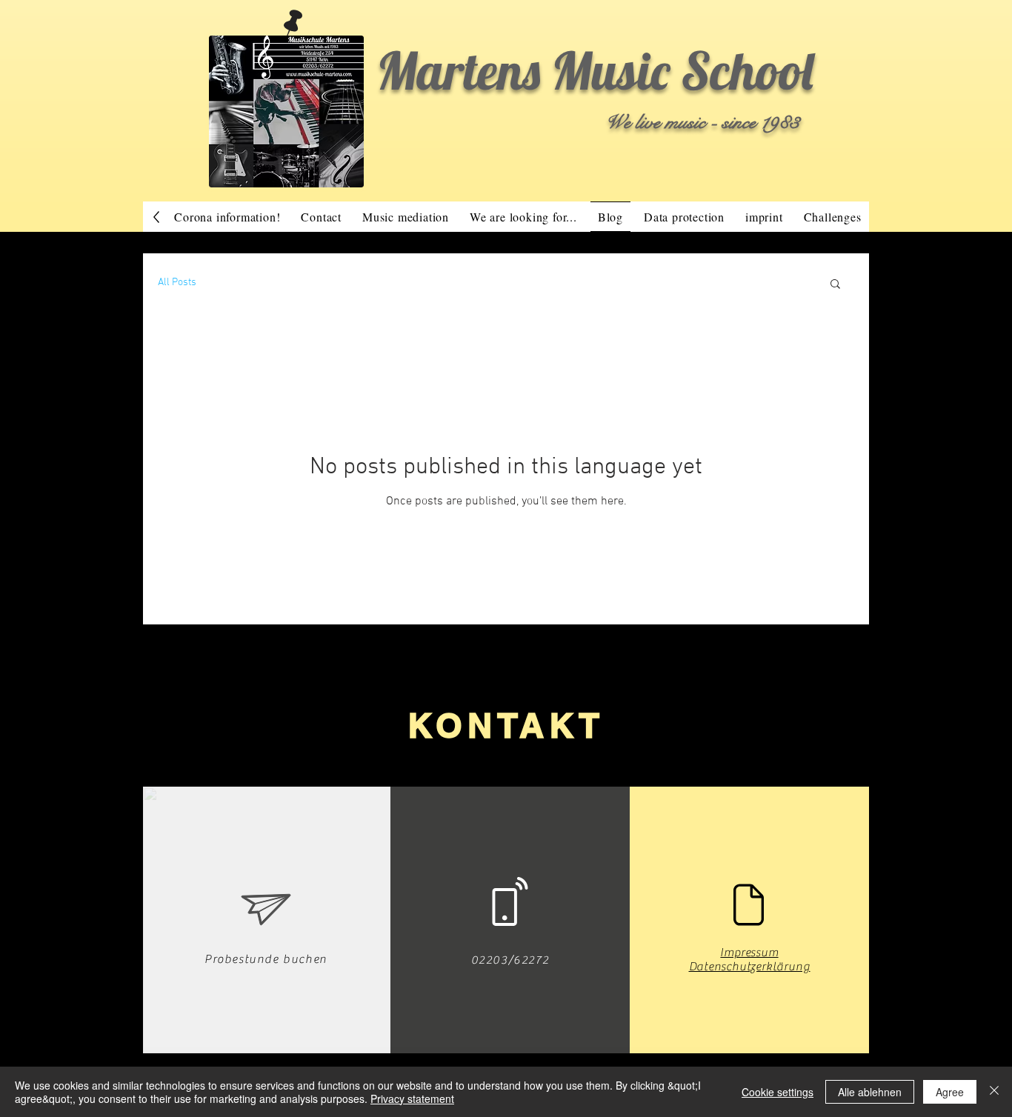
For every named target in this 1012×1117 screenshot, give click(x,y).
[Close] (994, 1091)
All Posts (177, 282)
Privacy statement (412, 1098)
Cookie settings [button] (777, 1091)
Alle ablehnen (870, 1091)
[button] (835, 285)
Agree (950, 1091)
